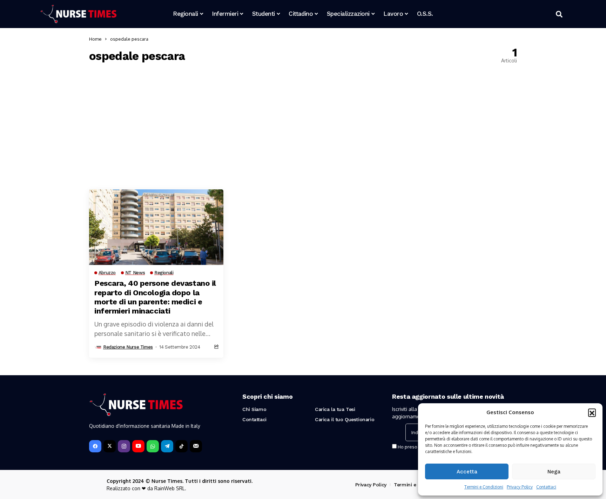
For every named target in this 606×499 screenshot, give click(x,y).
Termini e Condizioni (483, 487)
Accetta (467, 471)
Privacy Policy (520, 487)
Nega (553, 471)
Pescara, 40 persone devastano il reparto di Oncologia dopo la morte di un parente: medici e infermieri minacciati (155, 297)
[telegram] (167, 446)
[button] (591, 412)
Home (95, 39)
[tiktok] (181, 446)
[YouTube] (138, 446)
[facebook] (95, 446)
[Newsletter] (196, 446)
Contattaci (546, 487)
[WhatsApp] (153, 446)
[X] (109, 446)
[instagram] (124, 446)
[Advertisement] (303, 126)
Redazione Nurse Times (128, 347)
